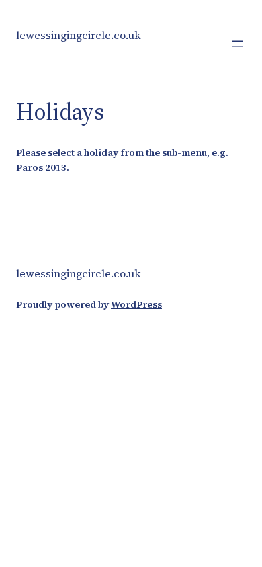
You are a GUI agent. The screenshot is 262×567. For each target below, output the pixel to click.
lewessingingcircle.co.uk (78, 35)
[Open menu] (238, 44)
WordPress (136, 304)
